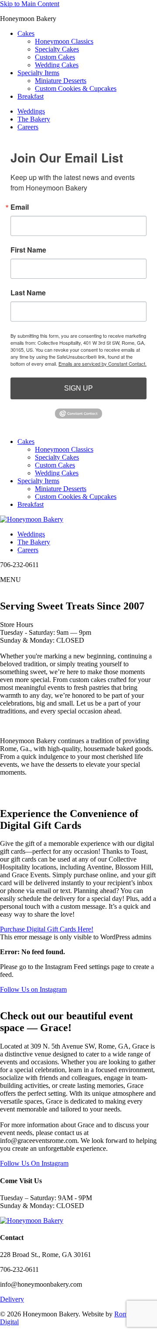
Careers (27, 127)
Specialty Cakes (57, 49)
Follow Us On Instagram (34, 1163)
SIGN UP (78, 388)
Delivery (12, 1299)
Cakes (25, 33)
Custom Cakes (55, 57)
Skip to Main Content (29, 3)
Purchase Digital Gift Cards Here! (46, 929)
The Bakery (33, 119)
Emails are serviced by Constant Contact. (102, 363)
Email (19, 207)
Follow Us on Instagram (33, 989)
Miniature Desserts (60, 80)
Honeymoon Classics (64, 41)
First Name (28, 249)
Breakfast (30, 96)
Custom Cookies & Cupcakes (75, 88)
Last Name (28, 292)
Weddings (31, 111)
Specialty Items (38, 72)
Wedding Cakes (56, 65)
